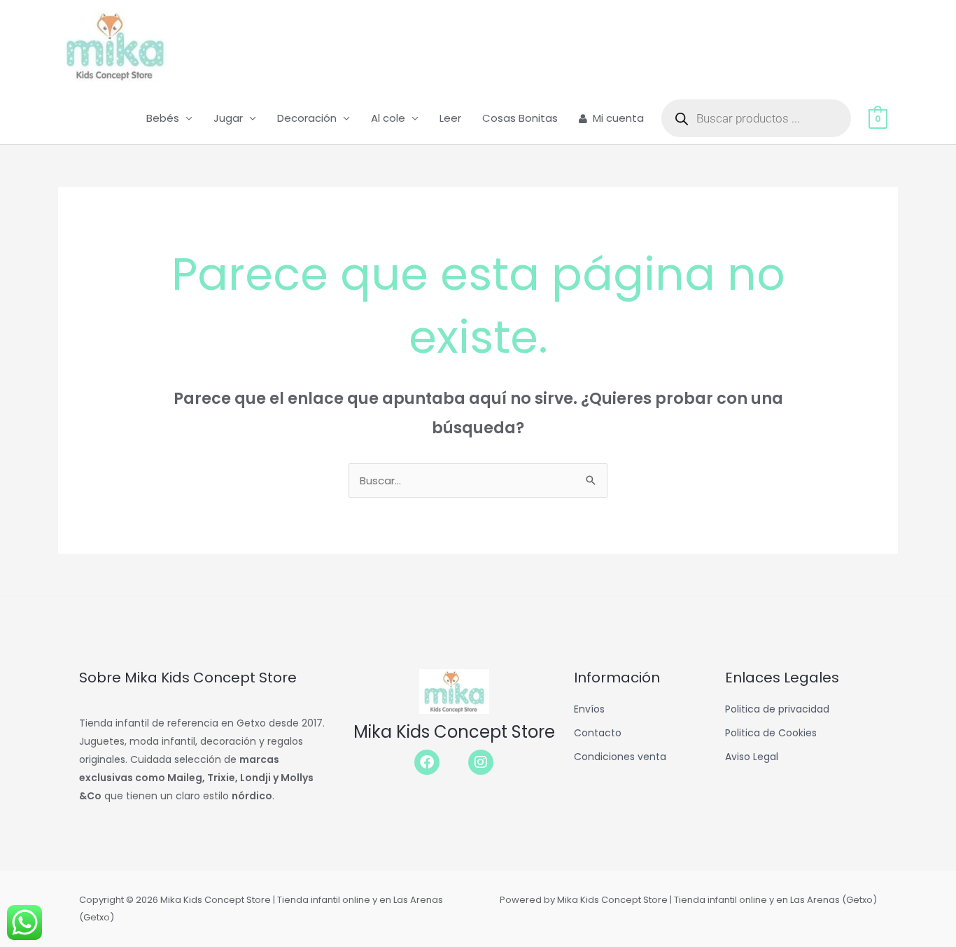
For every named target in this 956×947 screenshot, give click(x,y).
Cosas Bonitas (520, 118)
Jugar (228, 118)
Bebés (162, 118)
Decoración (307, 118)
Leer (450, 118)
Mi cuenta (618, 118)
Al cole (388, 118)
